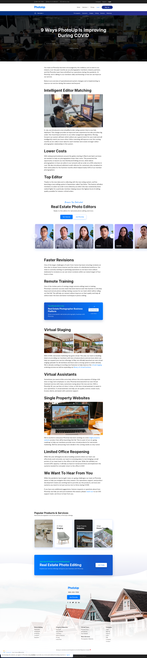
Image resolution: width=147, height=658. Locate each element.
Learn (97, 7)
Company (98, 2)
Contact (108, 641)
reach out (89, 492)
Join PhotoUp (93, 310)
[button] (34, 236)
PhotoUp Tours (85, 629)
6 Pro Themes (59, 631)
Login (109, 2)
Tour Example (84, 633)
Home (78, 7)
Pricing (92, 7)
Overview (58, 629)
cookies (33, 655)
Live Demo (58, 633)
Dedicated (37, 629)
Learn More (94, 313)
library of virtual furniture (82, 367)
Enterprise (37, 633)
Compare (36, 635)
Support (104, 2)
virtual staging (97, 365)
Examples (36, 637)
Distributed (37, 631)
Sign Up (108, 631)
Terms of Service (82, 656)
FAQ (107, 637)
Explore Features (60, 635)
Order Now (59, 639)
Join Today (101, 565)
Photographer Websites (87, 639)
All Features (84, 631)
